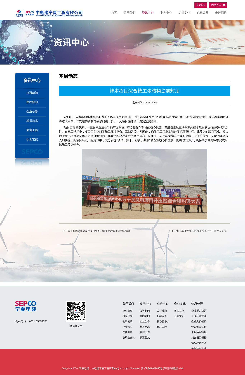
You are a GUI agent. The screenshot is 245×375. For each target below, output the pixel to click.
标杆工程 (162, 327)
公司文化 (179, 316)
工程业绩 (162, 310)
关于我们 (129, 12)
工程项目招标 (198, 332)
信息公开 (202, 12)
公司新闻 (32, 92)
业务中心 (166, 12)
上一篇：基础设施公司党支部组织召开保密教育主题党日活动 (96, 231)
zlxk (181, 368)
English (201, 5)
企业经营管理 (198, 316)
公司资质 (127, 321)
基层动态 (32, 120)
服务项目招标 (198, 337)
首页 (114, 12)
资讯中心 (148, 12)
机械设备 (162, 316)
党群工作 (32, 130)
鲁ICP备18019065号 (152, 368)
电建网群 (221, 12)
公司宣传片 (128, 337)
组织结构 (127, 316)
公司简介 (127, 310)
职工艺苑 (32, 139)
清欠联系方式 (198, 343)
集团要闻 (32, 102)
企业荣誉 (127, 327)
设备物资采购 (198, 327)
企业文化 (184, 12)
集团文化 (179, 310)
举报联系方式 (198, 348)
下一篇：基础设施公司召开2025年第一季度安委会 (199, 231)
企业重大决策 (198, 310)
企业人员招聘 (198, 321)
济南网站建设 (170, 368)
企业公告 (32, 111)
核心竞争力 (163, 321)
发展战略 (127, 332)
